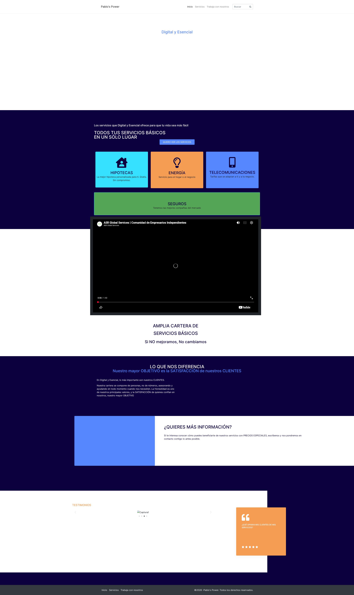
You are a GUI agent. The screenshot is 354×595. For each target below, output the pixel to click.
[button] (75, 512)
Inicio (190, 6)
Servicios (200, 6)
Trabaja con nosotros (218, 6)
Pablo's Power (110, 6)
